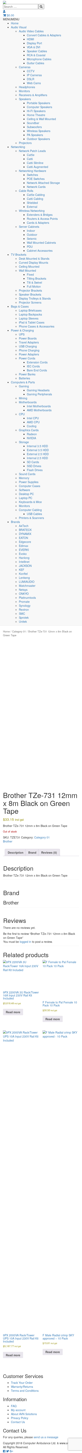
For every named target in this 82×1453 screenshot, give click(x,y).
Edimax (23, 546)
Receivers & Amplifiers (33, 95)
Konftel (23, 574)
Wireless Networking (32, 211)
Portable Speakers (38, 103)
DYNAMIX (25, 534)
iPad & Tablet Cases (31, 322)
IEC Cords (33, 366)
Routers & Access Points (42, 219)
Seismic (32, 239)
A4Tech (23, 526)
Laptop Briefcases (30, 310)
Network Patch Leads (32, 151)
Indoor (31, 231)
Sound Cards (27, 474)
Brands (15, 522)
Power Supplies (28, 482)
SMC (22, 614)
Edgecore (25, 542)
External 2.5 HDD (38, 454)
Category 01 (19, 631)
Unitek (23, 621)
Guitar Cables (35, 63)
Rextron (24, 610)
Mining (23, 398)
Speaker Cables (37, 51)
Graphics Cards (29, 430)
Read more (13, 1012)
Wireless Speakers (38, 131)
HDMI (30, 39)
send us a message (46, 1437)
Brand (32, 852)
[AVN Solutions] (4, 2)
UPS (21, 334)
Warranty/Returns (22, 1387)
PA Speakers (35, 135)
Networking (18, 147)
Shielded (32, 203)
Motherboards (28, 402)
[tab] (15, 852)
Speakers (25, 99)
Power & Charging (22, 330)
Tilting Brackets (36, 278)
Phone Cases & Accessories (36, 326)
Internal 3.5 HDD (37, 446)
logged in (25, 942)
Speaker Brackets (30, 294)
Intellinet (24, 562)
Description (15, 852)
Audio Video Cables (31, 31)
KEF (21, 570)
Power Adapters (29, 354)
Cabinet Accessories (40, 251)
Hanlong (24, 558)
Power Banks (27, 374)
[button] (11, 19)
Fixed (30, 274)
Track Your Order (22, 1383)
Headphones (27, 87)
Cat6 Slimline (35, 163)
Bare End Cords (37, 370)
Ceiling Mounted (29, 266)
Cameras (24, 67)
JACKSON (25, 566)
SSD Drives (34, 466)
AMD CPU (33, 422)
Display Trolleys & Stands (35, 298)
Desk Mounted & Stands (34, 258)
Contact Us (18, 1422)
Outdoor (32, 235)
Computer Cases (29, 486)
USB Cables (34, 514)
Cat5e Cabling (36, 195)
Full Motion (34, 286)
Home (15, 23)
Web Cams (34, 83)
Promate (24, 602)
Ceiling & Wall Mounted (41, 119)
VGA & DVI (33, 47)
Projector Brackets (30, 290)
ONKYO (24, 594)
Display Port (34, 43)
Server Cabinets (29, 227)
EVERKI (24, 550)
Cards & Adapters (38, 223)
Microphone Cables (39, 59)
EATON (23, 538)
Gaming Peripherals (39, 394)
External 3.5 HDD (38, 450)
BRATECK (25, 530)
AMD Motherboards (39, 410)
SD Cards (33, 462)
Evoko (23, 554)
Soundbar (33, 123)
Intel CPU (33, 418)
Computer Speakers (39, 107)
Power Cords (27, 358)
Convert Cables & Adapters (44, 35)
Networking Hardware (32, 171)
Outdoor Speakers (38, 139)
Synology (24, 606)
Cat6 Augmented (37, 167)
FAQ (14, 1406)
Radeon (32, 434)
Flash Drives (35, 470)
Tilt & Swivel (34, 282)
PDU (30, 247)
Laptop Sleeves (28, 318)
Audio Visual (18, 27)
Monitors (24, 91)
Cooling (31, 426)
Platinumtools (27, 598)
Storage (24, 442)
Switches (32, 175)
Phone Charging (29, 350)
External (32, 207)
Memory (24, 478)
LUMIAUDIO (26, 582)
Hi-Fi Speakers (36, 111)
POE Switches (36, 179)
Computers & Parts (23, 382)
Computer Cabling (30, 510)
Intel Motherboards (39, 406)
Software (24, 490)
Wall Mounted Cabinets (41, 243)
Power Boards (28, 338)
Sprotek (24, 617)
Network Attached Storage (43, 183)
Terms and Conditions (25, 1391)
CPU (22, 414)
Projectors (25, 143)
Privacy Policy (19, 1418)
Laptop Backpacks (30, 314)
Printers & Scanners (31, 518)
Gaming (24, 386)
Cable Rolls (26, 191)
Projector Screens (30, 302)
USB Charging (28, 346)
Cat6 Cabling (35, 199)
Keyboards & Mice (30, 502)
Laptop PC (25, 498)
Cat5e (30, 155)
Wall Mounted (27, 270)
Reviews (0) (49, 852)
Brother (7, 841)
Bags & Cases (20, 306)
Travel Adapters (29, 342)
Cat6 (30, 159)
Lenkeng (24, 578)
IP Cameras (34, 75)
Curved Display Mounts (33, 262)
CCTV (30, 71)
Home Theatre (36, 115)
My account (18, 1410)
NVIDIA (31, 438)
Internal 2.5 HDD (37, 458)
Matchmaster (27, 586)
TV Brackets (18, 254)
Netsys (23, 590)
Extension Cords (37, 362)
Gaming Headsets (38, 390)
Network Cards (36, 187)
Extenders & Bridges (40, 215)
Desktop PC (26, 494)
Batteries (24, 378)
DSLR (30, 79)
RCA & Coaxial (36, 55)
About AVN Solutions (24, 1414)
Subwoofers (34, 127)
